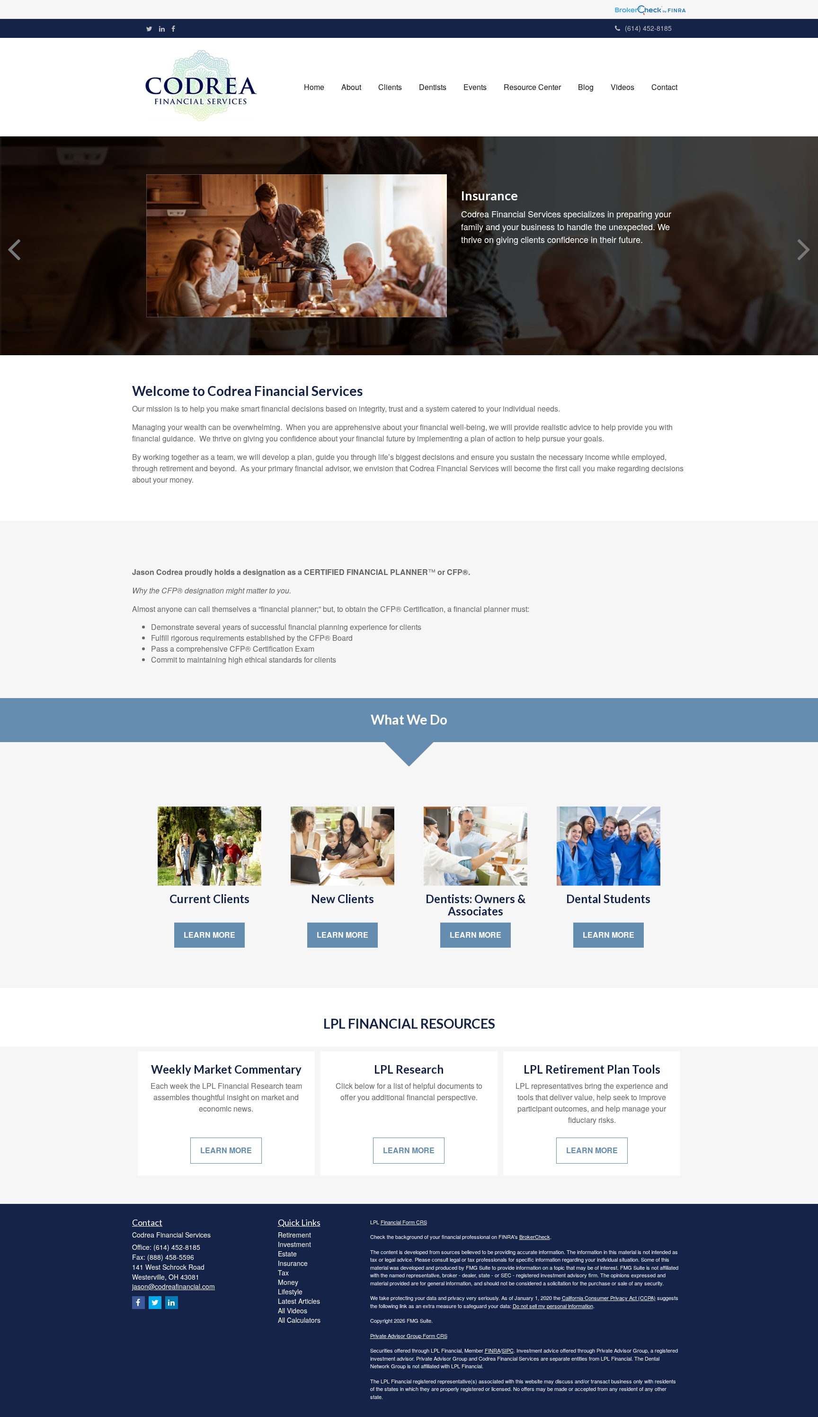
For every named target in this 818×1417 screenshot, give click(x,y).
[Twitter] (149, 28)
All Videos (292, 1310)
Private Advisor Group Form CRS (408, 1335)
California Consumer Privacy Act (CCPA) (609, 1297)
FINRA (492, 1350)
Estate (287, 1253)
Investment (294, 1244)
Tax (283, 1272)
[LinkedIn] (162, 28)
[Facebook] (173, 28)
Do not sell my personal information (553, 1305)
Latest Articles (299, 1301)
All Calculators (299, 1320)
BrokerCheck (534, 1236)
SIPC (508, 1350)
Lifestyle (290, 1291)
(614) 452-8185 (648, 28)
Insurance (293, 1263)
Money (288, 1282)
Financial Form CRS (404, 1222)
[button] (351, 87)
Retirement (294, 1234)
